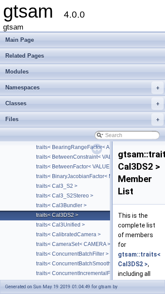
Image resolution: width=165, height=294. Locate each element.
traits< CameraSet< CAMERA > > (75, 244)
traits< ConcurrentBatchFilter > (72, 254)
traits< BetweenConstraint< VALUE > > (82, 157)
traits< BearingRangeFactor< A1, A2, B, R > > (89, 147)
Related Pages (24, 55)
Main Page (19, 40)
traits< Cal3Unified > (60, 225)
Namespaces (82, 87)
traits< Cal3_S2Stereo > (64, 196)
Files (82, 119)
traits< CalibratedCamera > (68, 234)
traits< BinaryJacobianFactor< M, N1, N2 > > (88, 176)
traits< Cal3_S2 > (56, 186)
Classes (82, 103)
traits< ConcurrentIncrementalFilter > (79, 273)
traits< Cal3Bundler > (61, 205)
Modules (17, 71)
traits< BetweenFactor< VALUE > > (77, 167)
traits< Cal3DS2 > (57, 215)
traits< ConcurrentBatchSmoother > (78, 264)
